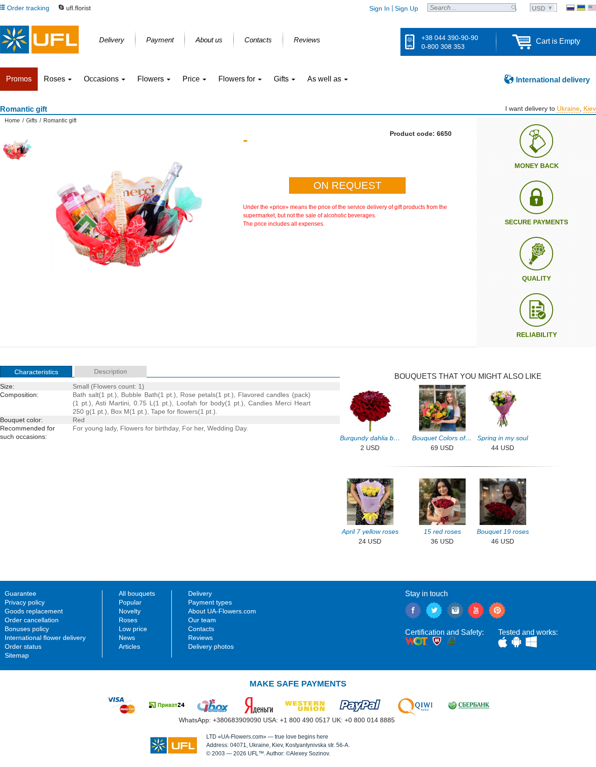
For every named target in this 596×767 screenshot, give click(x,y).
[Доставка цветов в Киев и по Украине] (570, 8)
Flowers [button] (151, 79)
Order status (23, 646)
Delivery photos (211, 646)
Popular (130, 602)
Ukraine (568, 108)
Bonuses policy (27, 628)
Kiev (589, 108)
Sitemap (17, 655)
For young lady (94, 428)
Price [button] (192, 79)
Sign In (379, 8)
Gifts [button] (282, 79)
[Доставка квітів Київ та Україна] (581, 8)
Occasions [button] (102, 79)
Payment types (210, 602)
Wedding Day (226, 428)
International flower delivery (45, 637)
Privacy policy (25, 602)
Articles (129, 646)
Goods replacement (34, 611)
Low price (133, 628)
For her (192, 428)
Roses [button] (55, 79)
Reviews (200, 637)
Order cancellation (32, 620)
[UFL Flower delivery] (39, 40)
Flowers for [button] (237, 79)
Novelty (130, 611)
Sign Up (406, 8)
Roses (128, 620)
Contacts (201, 628)
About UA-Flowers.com (222, 611)
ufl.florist (78, 8)
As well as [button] (325, 79)
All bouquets (137, 593)
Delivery (200, 593)
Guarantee (20, 593)
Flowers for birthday (149, 428)
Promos (19, 79)
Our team (202, 620)
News (127, 637)
